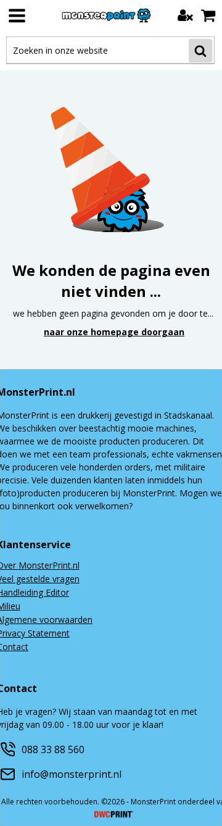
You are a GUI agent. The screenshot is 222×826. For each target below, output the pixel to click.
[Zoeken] (200, 50)
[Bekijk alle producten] (17, 15)
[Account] (185, 15)
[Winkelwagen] (208, 15)
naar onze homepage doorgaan (114, 332)
